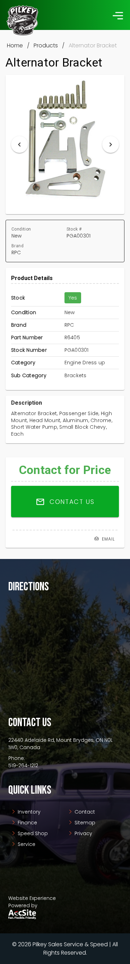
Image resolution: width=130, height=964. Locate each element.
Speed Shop (32, 833)
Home (15, 45)
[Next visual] (110, 144)
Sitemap (84, 822)
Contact (84, 811)
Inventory (28, 811)
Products (46, 45)
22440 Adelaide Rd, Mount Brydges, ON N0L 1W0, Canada (60, 744)
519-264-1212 (23, 765)
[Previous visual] (19, 144)
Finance (26, 822)
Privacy (82, 833)
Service (25, 844)
